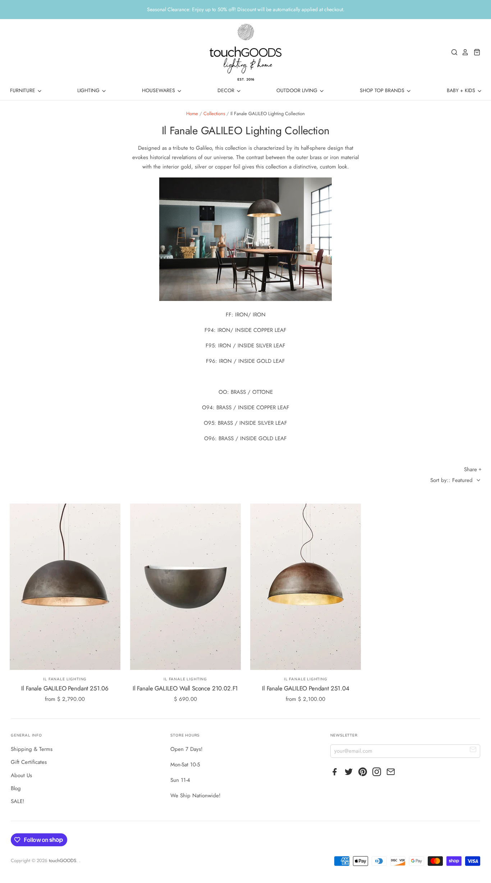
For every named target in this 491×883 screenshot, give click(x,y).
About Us (21, 775)
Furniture (23, 90)
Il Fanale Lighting (65, 679)
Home (192, 113)
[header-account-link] (463, 52)
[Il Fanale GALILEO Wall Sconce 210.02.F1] (185, 587)
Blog (16, 788)
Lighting (89, 90)
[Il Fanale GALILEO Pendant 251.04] (305, 587)
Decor (226, 90)
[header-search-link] (452, 52)
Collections (214, 113)
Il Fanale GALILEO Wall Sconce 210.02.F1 (185, 688)
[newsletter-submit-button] (473, 751)
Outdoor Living (297, 90)
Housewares (159, 90)
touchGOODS (62, 860)
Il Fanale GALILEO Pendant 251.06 (65, 688)
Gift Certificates (29, 762)
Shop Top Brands (383, 90)
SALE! (17, 801)
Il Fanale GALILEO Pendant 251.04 (305, 688)
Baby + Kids (462, 90)
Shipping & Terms (31, 749)
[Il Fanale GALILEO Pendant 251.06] (65, 587)
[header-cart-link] (475, 52)
